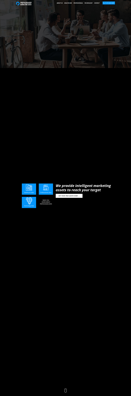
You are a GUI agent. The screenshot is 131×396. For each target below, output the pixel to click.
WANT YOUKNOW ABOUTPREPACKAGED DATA (46, 202)
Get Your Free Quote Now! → (69, 196)
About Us (60, 3)
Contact (97, 3)
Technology (88, 3)
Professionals (78, 3)
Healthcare (68, 3)
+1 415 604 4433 (109, 3)
